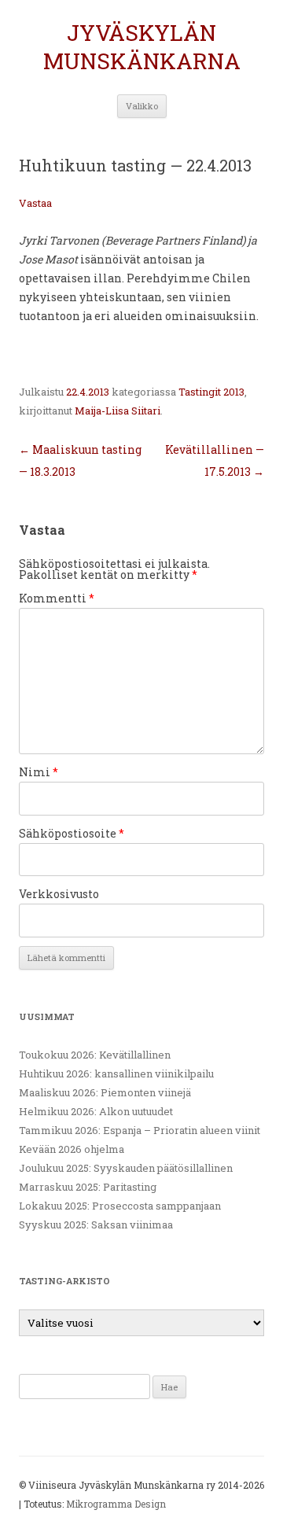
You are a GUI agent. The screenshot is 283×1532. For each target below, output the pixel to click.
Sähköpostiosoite (71, 833)
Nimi (38, 771)
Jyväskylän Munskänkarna (142, 47)
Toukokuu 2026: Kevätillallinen (95, 1055)
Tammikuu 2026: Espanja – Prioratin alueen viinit (139, 1130)
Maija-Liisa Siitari (117, 410)
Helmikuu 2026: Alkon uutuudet (96, 1111)
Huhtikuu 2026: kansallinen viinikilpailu (116, 1073)
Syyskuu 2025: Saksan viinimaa (96, 1224)
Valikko (142, 106)
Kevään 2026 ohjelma (71, 1149)
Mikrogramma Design (116, 1503)
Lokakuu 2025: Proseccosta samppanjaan (120, 1206)
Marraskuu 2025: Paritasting (87, 1187)
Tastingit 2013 (211, 392)
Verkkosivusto (59, 893)
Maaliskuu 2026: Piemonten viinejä (105, 1092)
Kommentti (56, 598)
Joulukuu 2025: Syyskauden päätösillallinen (126, 1168)
